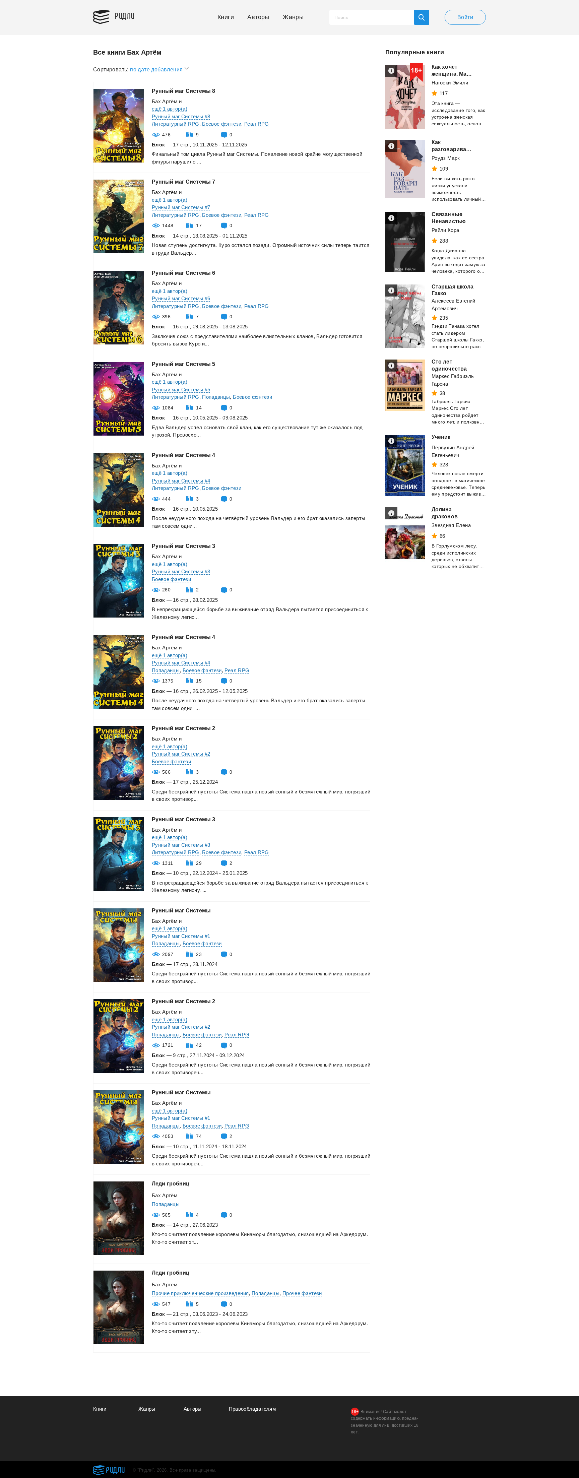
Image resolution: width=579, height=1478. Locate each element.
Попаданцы (216, 397)
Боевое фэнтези (221, 124)
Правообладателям (252, 1409)
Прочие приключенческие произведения (200, 1293)
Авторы (258, 17)
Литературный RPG (175, 124)
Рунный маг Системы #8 (181, 116)
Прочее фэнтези (302, 1293)
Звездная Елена (451, 525)
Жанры (293, 17)
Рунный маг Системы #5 (181, 389)
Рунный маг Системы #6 (181, 298)
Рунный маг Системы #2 (181, 754)
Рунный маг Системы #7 (181, 207)
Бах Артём (164, 101)
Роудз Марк (446, 158)
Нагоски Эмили (450, 82)
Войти (465, 17)
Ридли (125, 15)
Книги (225, 17)
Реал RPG (256, 124)
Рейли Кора (445, 230)
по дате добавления (157, 69)
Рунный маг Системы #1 (181, 936)
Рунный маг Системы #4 (181, 481)
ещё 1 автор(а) (169, 109)
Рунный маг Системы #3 (181, 571)
